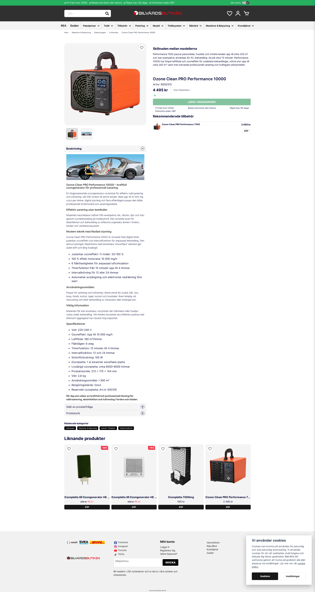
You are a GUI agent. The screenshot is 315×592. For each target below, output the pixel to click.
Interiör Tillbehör (108, 428)
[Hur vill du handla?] (245, 2)
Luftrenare (113, 32)
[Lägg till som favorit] (229, 13)
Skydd (156, 25)
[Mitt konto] (238, 13)
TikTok (121, 554)
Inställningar (293, 576)
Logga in (164, 547)
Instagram (123, 546)
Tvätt (106, 25)
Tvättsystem (174, 25)
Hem (66, 32)
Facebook (123, 542)
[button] (142, 48)
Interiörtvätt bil (126, 428)
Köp (246, 131)
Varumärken (213, 542)
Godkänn (265, 576)
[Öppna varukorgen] (246, 13)
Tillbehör (122, 25)
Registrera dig (167, 550)
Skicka (170, 562)
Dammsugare (100, 32)
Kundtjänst (244, 25)
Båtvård (193, 25)
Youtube (122, 550)
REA (63, 25)
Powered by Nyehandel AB (157, 590)
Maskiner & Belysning (218, 25)
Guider (74, 25)
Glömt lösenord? (168, 553)
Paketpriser (89, 25)
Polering (140, 25)
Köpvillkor (212, 546)
